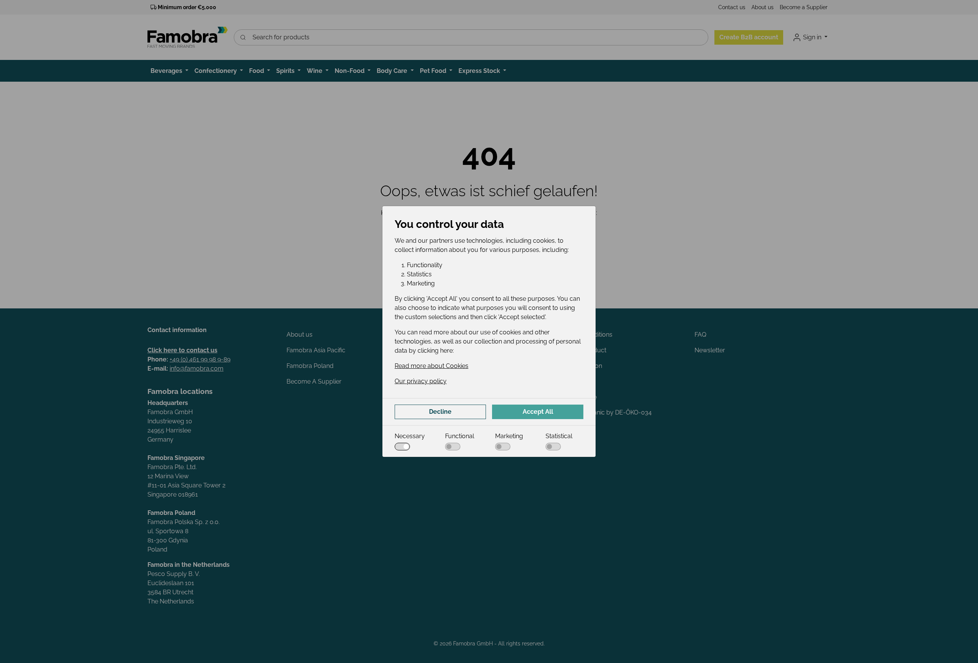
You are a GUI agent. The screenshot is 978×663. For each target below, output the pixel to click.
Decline (440, 411)
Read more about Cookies (431, 365)
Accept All (538, 411)
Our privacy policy (421, 381)
